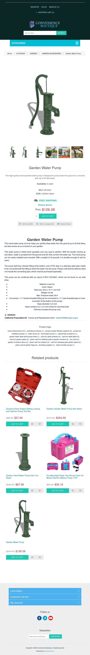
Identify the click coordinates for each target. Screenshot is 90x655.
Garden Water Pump (15, 542)
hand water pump (47, 333)
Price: (38, 209)
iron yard (73, 339)
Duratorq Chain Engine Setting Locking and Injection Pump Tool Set (23, 410)
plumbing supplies (45, 345)
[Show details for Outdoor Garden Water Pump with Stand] (65, 385)
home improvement (15, 331)
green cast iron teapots (38, 342)
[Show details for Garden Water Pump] (25, 519)
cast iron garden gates (18, 339)
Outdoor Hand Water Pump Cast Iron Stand (22, 476)
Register (35, 7)
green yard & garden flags (25, 345)
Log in (44, 7)
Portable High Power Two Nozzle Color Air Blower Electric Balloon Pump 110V (65, 476)
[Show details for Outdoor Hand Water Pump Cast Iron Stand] (25, 452)
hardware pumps (18, 333)
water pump (32, 333)
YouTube (50, 618)
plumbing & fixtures (34, 331)
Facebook (39, 618)
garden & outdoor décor (17, 342)
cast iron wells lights (69, 336)
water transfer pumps (64, 345)
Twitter (45, 618)
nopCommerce (49, 651)
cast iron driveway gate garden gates (64, 342)
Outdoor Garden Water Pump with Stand (64, 409)
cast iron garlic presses (49, 336)
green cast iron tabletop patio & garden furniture (48, 339)
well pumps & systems (66, 333)
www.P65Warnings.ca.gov (67, 317)
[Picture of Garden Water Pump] (13, 152)
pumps (75, 331)
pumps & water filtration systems (57, 331)
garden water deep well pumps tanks (23, 336)
